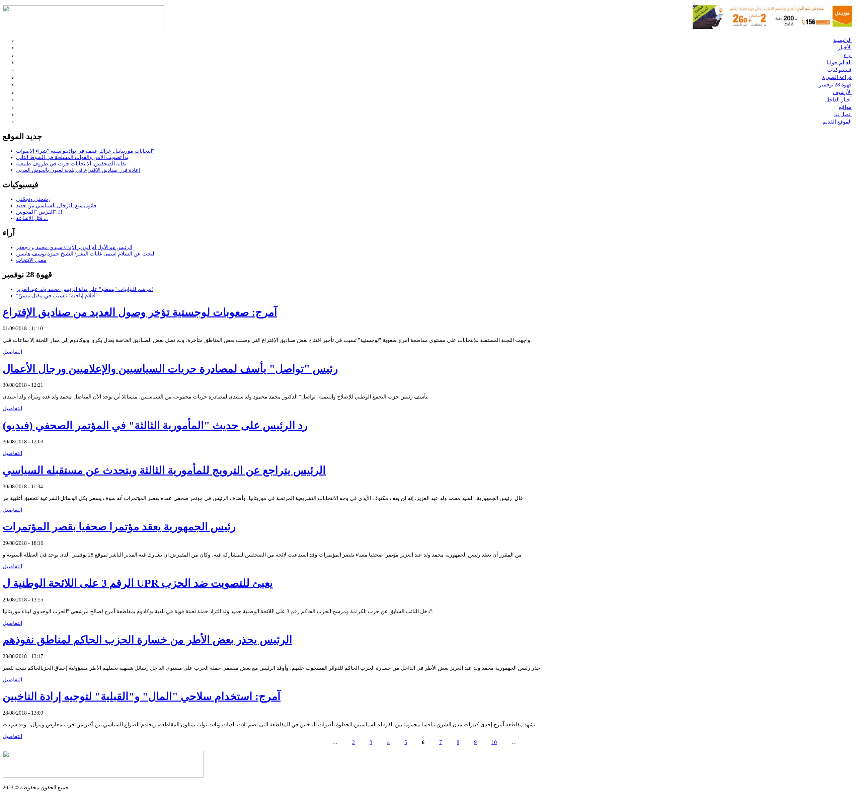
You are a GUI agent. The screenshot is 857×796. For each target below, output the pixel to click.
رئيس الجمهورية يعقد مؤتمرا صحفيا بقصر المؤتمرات (119, 526)
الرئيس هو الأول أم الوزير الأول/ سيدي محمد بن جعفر (74, 247)
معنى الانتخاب (31, 260)
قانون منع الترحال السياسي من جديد (56, 205)
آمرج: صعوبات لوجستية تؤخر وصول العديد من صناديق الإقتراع (140, 312)
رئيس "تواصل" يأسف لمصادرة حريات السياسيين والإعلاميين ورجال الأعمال (170, 369)
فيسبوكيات (839, 70)
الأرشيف (842, 92)
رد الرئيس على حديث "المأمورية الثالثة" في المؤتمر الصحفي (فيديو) (155, 425)
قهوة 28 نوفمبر (835, 84)
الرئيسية (842, 40)
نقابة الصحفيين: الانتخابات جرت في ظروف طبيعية (71, 163)
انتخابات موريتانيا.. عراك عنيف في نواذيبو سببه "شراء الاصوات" (85, 151)
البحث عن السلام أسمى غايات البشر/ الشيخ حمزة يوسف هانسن (86, 254)
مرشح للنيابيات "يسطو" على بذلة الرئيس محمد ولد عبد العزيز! (84, 289)
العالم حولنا (839, 62)
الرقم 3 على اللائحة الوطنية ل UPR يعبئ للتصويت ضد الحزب (138, 583)
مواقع (845, 107)
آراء (848, 55)
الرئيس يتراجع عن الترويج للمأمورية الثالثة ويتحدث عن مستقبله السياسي (164, 470)
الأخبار (845, 47)
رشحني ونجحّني (33, 199)
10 (494, 742)
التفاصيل (12, 352)
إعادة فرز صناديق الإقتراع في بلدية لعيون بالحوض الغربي (78, 170)
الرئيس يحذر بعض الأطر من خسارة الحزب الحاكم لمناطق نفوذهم (147, 640)
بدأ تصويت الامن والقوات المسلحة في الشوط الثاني (72, 157)
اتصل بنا (843, 114)
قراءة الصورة (837, 77)
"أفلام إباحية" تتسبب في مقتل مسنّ (55, 295)
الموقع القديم (837, 122)
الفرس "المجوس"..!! (39, 212)
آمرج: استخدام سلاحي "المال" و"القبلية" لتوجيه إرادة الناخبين (142, 696)
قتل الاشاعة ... (32, 218)
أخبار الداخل (838, 99)
